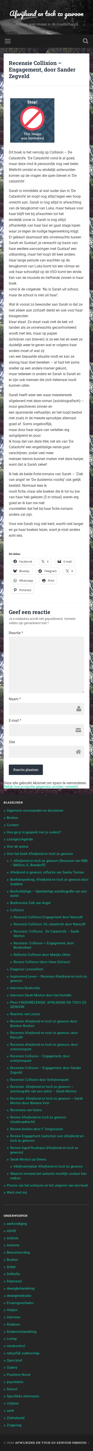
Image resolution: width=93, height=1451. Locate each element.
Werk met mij (17, 1192)
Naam (15, 699)
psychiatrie (15, 1382)
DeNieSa (13, 1274)
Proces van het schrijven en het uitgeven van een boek (47, 1185)
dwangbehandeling (21, 1288)
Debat (11, 1267)
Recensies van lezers (26, 1110)
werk (10, 1411)
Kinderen (13, 1324)
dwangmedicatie (19, 1296)
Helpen (12, 1310)
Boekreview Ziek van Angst (30, 903)
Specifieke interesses (23, 1396)
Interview (13, 1317)
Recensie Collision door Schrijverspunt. (40, 1080)
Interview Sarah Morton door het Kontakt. (41, 995)
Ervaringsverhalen (20, 1303)
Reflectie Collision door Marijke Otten (42, 955)
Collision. (17, 910)
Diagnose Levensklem (26, 969)
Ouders (12, 1367)
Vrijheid (12, 1403)
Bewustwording (18, 1252)
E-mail (15, 720)
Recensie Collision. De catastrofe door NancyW (49, 924)
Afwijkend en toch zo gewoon (46, 13)
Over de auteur (17, 846)
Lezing (11, 1339)
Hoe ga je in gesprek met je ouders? (34, 832)
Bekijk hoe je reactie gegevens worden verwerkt (41, 786)
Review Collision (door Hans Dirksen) (42, 962)
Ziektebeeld (15, 1418)
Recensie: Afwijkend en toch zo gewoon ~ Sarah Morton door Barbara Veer (46, 1100)
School (12, 1389)
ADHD (11, 1231)
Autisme (13, 1245)
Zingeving (14, 1425)
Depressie (14, 1281)
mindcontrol (16, 1346)
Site (12, 742)
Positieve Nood (18, 1375)
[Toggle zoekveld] (85, 41)
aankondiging (17, 1224)
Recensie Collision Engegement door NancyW (48, 917)
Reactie (16, 633)
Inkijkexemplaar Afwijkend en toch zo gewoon (48, 1166)
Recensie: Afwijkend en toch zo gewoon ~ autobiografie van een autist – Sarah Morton (43, 1089)
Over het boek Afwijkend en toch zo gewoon (40, 854)
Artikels (13, 1238)
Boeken (12, 818)
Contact (13, 825)
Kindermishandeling (21, 1332)
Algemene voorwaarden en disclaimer (35, 810)
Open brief (14, 1360)
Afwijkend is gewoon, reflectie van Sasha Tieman (47, 872)
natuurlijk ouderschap (23, 1353)
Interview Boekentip (25, 988)
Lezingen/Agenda (20, 839)
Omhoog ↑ (80, 1442)
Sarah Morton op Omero (28, 1159)
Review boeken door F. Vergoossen (36, 1129)
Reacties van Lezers (25, 1014)
